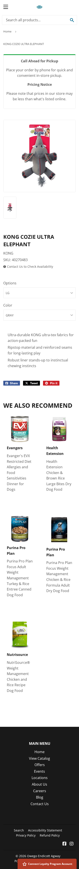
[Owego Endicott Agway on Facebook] (64, 844)
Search (19, 830)
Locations (40, 777)
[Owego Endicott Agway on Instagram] (72, 844)
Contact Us (40, 803)
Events (39, 771)
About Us (39, 784)
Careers (39, 790)
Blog (39, 797)
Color (7, 305)
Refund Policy (50, 835)
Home (7, 31)
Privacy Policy (26, 835)
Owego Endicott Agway (43, 856)
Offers (39, 764)
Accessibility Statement (45, 830)
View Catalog (39, 758)
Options (9, 283)
